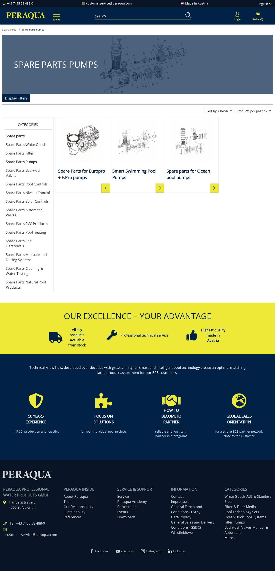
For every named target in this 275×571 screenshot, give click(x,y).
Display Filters (16, 98)
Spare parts (15, 136)
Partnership (127, 506)
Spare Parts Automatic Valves (24, 212)
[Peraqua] (25, 15)
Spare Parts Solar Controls (27, 201)
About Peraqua (76, 496)
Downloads (126, 517)
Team (68, 501)
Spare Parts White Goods (26, 144)
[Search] (187, 15)
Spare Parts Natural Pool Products (26, 285)
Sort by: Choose (218, 111)
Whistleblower (182, 532)
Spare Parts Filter (20, 153)
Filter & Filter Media (240, 506)
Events (122, 512)
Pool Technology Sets (242, 512)
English (263, 4)
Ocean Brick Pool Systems (245, 517)
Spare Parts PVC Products (27, 223)
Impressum (180, 501)
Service (123, 496)
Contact (177, 496)
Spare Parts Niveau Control (28, 192)
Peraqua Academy (132, 501)
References (73, 517)
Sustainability (74, 512)
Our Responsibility (78, 506)
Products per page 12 (252, 111)
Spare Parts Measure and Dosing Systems (26, 257)
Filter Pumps (235, 522)
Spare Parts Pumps (21, 161)
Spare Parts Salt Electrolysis (19, 243)
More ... (231, 537)
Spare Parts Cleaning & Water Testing (24, 271)
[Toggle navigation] (55, 13)
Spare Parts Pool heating (26, 232)
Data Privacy (181, 517)
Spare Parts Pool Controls (27, 184)
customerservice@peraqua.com (109, 3)
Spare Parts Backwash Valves (23, 173)
